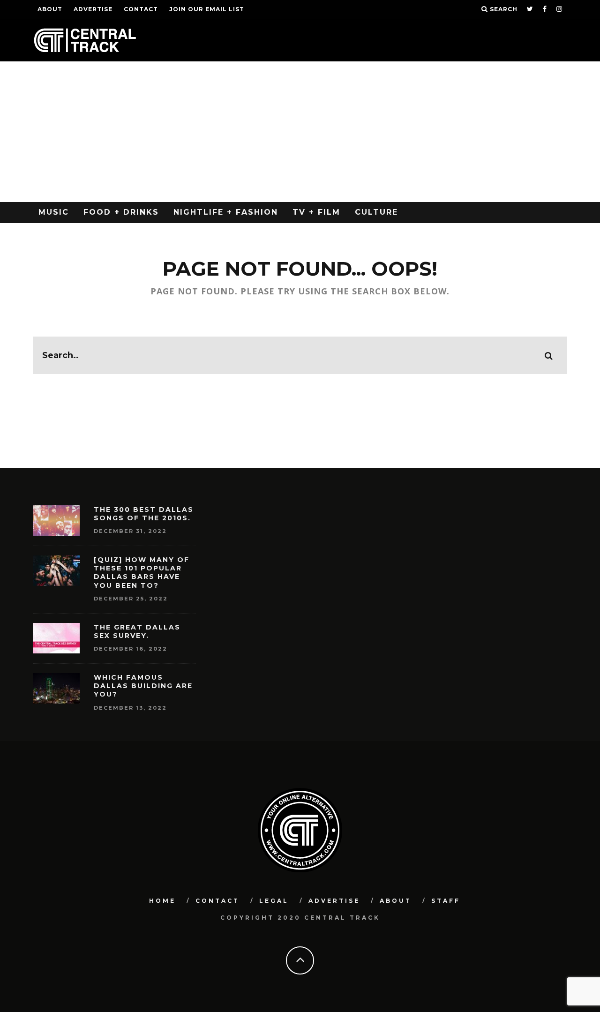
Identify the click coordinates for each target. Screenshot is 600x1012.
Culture (376, 212)
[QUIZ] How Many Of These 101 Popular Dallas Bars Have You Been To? (141, 572)
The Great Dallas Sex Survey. (137, 631)
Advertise (93, 9)
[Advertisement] (300, 131)
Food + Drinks (121, 212)
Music (53, 212)
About (50, 9)
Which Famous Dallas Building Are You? (143, 685)
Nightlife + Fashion (225, 212)
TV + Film (316, 212)
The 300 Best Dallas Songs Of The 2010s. (144, 513)
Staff (445, 900)
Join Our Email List (206, 9)
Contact (141, 9)
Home (162, 900)
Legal (274, 900)
